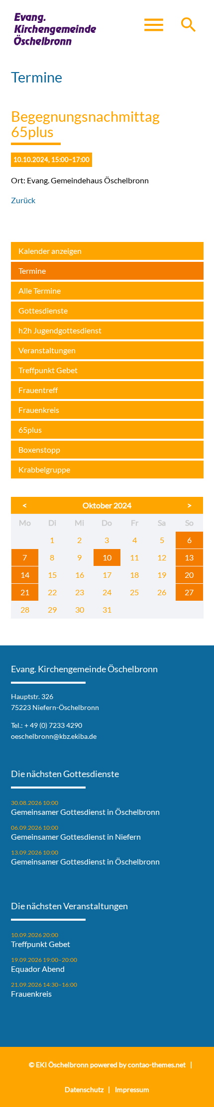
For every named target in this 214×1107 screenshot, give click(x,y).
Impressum (132, 1089)
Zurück (23, 200)
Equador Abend (38, 969)
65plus (30, 429)
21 (24, 592)
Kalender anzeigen (50, 250)
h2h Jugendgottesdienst (60, 330)
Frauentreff (38, 390)
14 (24, 574)
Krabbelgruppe (44, 469)
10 (107, 557)
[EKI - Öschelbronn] (55, 30)
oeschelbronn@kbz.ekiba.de (54, 736)
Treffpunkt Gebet (48, 370)
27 (189, 592)
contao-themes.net (157, 1064)
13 (189, 557)
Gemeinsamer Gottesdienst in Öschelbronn (85, 812)
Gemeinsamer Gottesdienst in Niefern (76, 837)
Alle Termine (39, 290)
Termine (32, 270)
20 (189, 574)
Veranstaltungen (47, 350)
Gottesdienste (43, 310)
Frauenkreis (38, 409)
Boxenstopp (39, 449)
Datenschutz (84, 1089)
